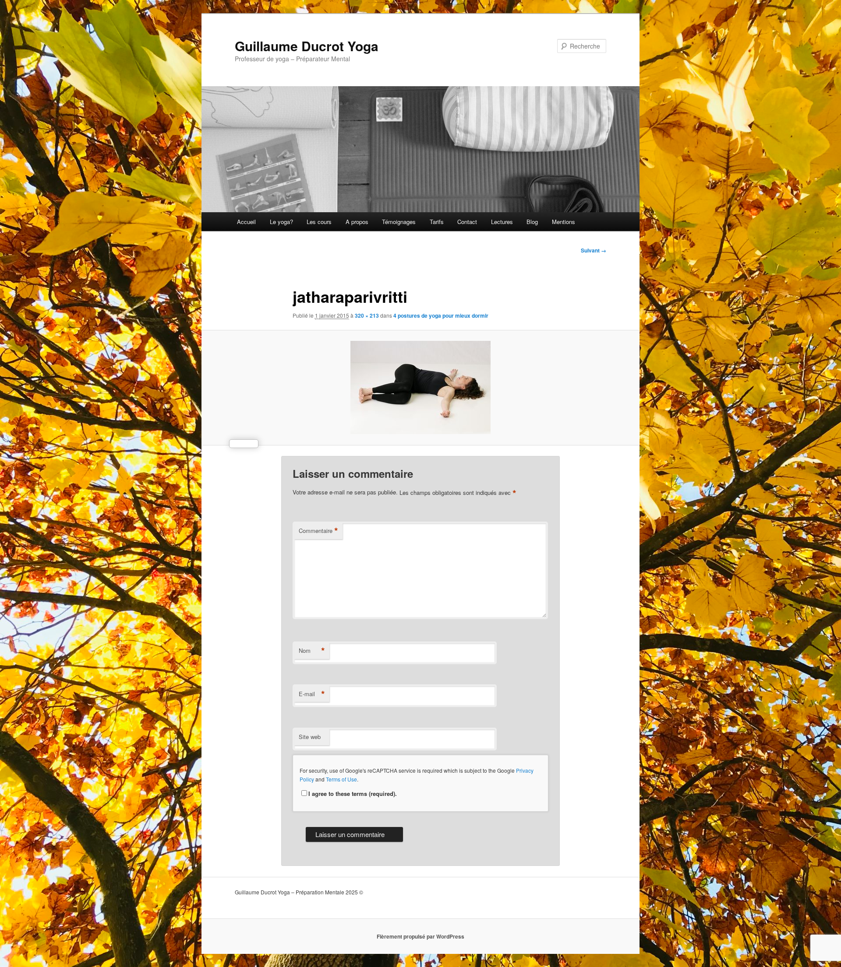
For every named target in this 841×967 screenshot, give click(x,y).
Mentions (563, 221)
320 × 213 (367, 315)
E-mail (312, 694)
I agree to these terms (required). (352, 793)
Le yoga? (281, 221)
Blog (532, 221)
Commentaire (318, 531)
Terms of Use (341, 779)
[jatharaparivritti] (420, 387)
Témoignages (399, 221)
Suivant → (593, 250)
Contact (467, 221)
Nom (312, 651)
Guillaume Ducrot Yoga (306, 45)
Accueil (246, 221)
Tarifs (437, 221)
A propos (357, 221)
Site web (310, 736)
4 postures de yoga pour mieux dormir (440, 315)
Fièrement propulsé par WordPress (420, 936)
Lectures (502, 221)
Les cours (319, 221)
